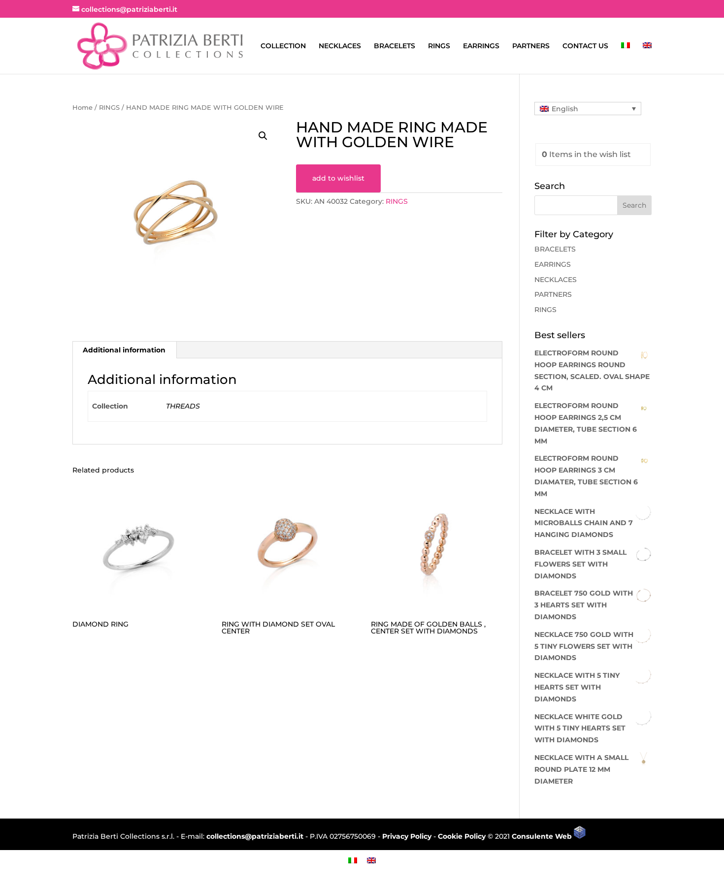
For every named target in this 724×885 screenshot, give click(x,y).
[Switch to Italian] (625, 58)
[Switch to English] (371, 860)
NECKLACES (340, 46)
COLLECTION (283, 46)
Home (82, 107)
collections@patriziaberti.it (254, 836)
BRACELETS (394, 46)
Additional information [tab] (124, 350)
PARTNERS (531, 46)
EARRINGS (481, 46)
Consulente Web (543, 836)
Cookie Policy (462, 836)
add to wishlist (338, 178)
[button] (263, 136)
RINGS (439, 46)
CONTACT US (585, 46)
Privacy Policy (406, 836)
